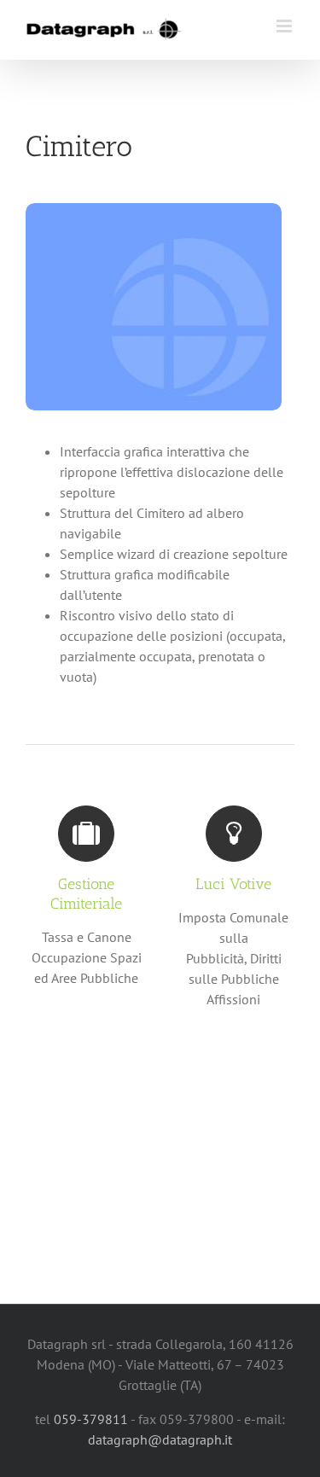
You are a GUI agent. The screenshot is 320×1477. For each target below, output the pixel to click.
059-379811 (91, 1419)
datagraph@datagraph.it (160, 1439)
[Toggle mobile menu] (285, 26)
